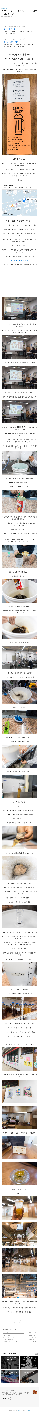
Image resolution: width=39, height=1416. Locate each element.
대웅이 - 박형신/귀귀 (7, 1335)
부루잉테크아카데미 (11, 42)
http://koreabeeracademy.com (13, 26)
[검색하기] (36, 2)
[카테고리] (2, 2)
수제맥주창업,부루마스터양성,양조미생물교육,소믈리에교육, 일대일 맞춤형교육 (19, 45)
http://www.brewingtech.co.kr (12, 39)
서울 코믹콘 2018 (7, 1339)
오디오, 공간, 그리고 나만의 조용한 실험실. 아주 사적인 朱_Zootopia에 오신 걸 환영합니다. (15, 1394)
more (36, 1353)
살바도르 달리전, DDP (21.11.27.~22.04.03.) (13, 1333)
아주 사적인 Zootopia (9, 1391)
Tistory (28, 1410)
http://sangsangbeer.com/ (19, 260)
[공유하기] (9, 1321)
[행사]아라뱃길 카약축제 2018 (10, 1337)
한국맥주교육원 (9, 29)
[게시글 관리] (11, 1321)
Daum (19, 1410)
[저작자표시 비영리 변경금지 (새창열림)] (23, 1321)
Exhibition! (4, 8)
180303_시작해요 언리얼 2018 (10, 1341)
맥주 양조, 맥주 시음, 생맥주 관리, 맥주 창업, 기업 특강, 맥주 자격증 (19, 32)
